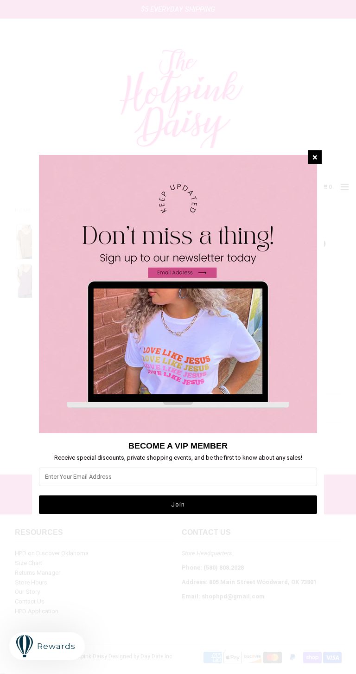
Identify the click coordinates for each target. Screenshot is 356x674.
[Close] (315, 157)
